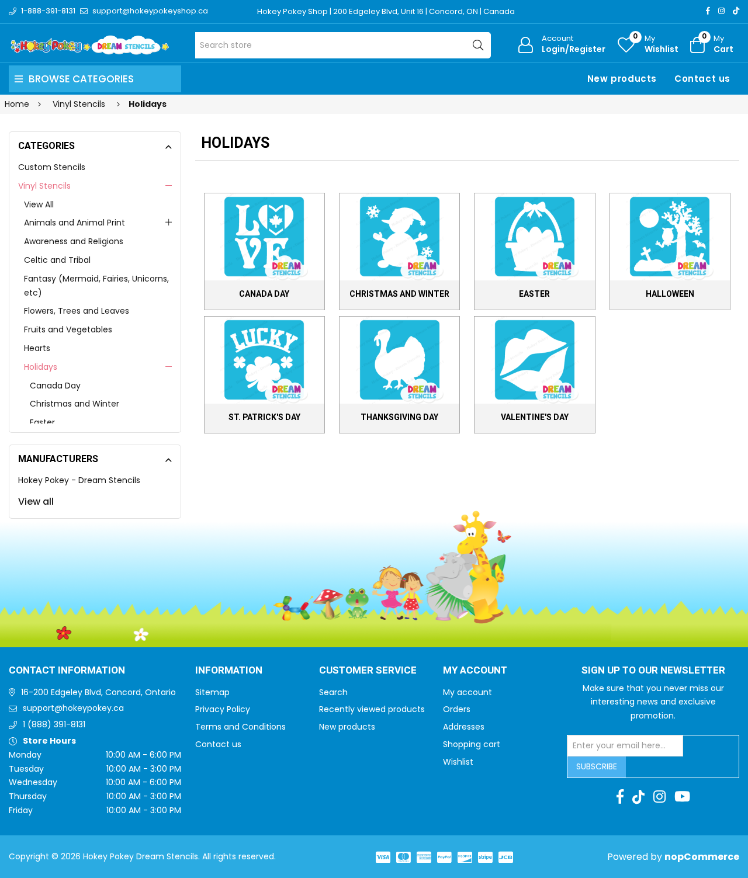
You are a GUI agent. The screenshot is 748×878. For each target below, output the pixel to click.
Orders (456, 709)
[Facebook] (708, 11)
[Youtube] (682, 797)
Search (333, 692)
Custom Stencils (51, 167)
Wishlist (458, 762)
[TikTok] (736, 11)
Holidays (40, 367)
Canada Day (55, 385)
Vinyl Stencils (44, 186)
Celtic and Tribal (57, 260)
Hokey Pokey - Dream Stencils (79, 480)
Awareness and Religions (73, 241)
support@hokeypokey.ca (73, 708)
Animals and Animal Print (74, 222)
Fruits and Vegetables (68, 329)
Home (17, 104)
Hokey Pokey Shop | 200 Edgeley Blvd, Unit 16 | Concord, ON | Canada (386, 11)
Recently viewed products (372, 709)
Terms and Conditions (240, 727)
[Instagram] (721, 11)
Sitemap (212, 692)
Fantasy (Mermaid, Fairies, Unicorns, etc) (96, 286)
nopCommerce (701, 856)
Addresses (463, 727)
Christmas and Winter (74, 403)
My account (467, 692)
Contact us (702, 78)
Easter (42, 422)
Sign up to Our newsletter (653, 670)
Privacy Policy (222, 709)
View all (36, 501)
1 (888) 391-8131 (54, 724)
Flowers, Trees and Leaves (76, 311)
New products (622, 78)
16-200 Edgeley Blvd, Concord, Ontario (98, 692)
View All (39, 204)
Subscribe (596, 766)
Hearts (37, 348)
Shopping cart (471, 744)
